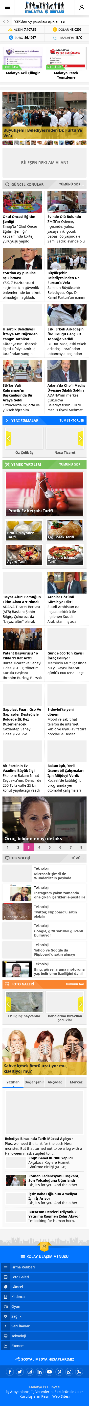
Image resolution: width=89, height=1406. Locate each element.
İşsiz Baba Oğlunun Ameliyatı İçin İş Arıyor (53, 1196)
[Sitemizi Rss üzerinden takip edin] (79, 1372)
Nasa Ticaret (64, 452)
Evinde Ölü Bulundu (64, 216)
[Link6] (33, 143)
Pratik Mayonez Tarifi (20, 534)
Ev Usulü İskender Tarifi (63, 559)
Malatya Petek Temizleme (66, 75)
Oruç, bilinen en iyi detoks (33, 838)
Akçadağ (55, 1082)
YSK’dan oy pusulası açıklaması (39, 21)
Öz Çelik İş (24, 452)
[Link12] (67, 143)
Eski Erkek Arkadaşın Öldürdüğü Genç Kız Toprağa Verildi (65, 334)
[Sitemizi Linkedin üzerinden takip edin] (39, 1372)
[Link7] (39, 143)
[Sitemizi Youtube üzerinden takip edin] (49, 1372)
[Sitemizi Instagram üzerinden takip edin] (29, 1372)
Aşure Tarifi (17, 561)
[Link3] (16, 143)
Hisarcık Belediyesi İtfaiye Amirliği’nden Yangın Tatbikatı (20, 334)
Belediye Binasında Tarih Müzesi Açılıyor (39, 1138)
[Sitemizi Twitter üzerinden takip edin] (19, 1372)
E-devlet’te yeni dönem (60, 712)
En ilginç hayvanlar (24, 1016)
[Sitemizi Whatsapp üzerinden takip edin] (69, 1372)
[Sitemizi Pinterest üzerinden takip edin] (59, 1372)
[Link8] (44, 143)
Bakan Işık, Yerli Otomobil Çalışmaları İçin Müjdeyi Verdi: (65, 770)
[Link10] (55, 143)
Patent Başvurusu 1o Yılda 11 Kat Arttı (20, 655)
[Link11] (61, 143)
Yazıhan (13, 1082)
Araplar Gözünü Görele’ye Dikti (60, 599)
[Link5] (27, 143)
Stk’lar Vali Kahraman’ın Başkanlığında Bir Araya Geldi (17, 392)
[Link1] (5, 143)
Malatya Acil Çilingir (23, 73)
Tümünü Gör (75, 984)
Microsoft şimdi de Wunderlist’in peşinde (52, 876)
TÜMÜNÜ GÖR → (71, 184)
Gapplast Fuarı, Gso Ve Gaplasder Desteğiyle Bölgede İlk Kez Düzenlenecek (22, 716)
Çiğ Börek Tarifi (61, 537)
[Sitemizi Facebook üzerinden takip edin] (10, 1372)
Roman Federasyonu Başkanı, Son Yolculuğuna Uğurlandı (53, 1178)
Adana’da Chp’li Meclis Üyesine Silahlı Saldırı (66, 388)
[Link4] (21, 143)
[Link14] (78, 143)
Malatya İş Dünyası (44, 1387)
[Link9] (50, 143)
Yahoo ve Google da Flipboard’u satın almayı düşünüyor (54, 954)
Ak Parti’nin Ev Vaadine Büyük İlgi (19, 768)
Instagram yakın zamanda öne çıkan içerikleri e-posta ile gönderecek (59, 897)
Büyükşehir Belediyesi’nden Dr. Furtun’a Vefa (63, 277)
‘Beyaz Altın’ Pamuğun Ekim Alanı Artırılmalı (22, 599)
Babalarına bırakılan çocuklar (65, 1018)
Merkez (76, 1082)
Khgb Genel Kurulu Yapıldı (50, 1158)
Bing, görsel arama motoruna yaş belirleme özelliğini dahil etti (59, 973)
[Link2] (10, 143)
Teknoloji (41, 868)
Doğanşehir (34, 1082)
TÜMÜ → (77, 858)
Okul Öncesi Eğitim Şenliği (19, 219)
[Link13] (72, 143)
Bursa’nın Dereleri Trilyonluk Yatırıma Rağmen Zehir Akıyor (54, 1214)
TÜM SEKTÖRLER (72, 420)
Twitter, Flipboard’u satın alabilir (55, 914)
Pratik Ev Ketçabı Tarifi (30, 510)
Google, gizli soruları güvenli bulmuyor (58, 933)
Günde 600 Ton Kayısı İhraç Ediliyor (65, 655)
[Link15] (84, 143)
